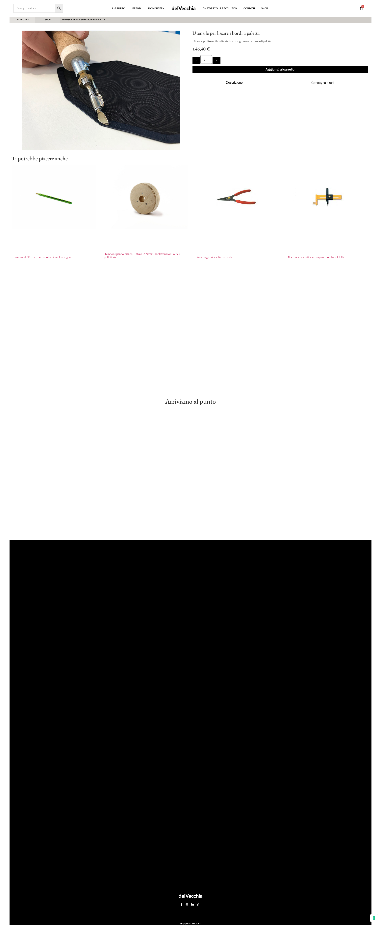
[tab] (234, 82)
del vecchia (22, 19)
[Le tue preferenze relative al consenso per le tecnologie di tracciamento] (374, 918)
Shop (48, 19)
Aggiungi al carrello (280, 69)
